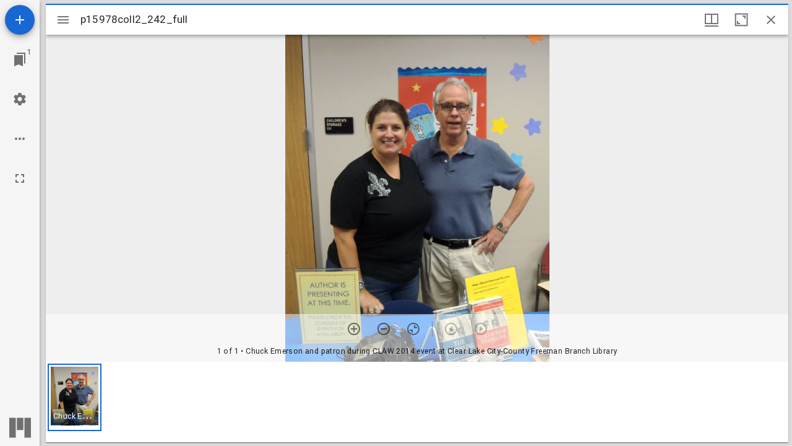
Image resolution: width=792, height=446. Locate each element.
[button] (74, 397)
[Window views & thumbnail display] (711, 20)
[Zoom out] (383, 329)
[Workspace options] (20, 139)
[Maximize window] (741, 20)
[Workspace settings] (20, 99)
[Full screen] (20, 178)
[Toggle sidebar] (63, 20)
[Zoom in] (354, 329)
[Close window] (771, 20)
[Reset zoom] (413, 329)
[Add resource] (20, 20)
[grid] (417, 402)
